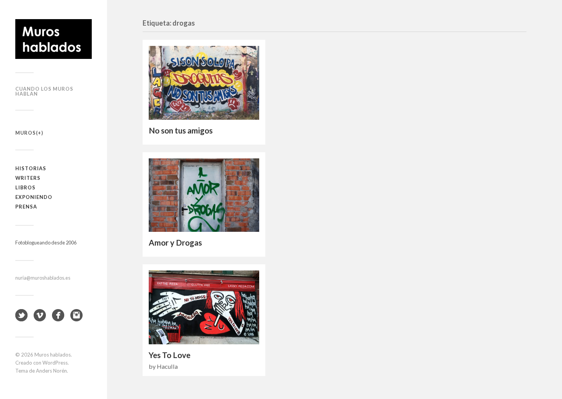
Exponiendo (33, 197)
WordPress (55, 363)
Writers (28, 178)
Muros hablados (52, 355)
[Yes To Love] (204, 307)
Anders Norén (51, 371)
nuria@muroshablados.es (42, 278)
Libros (25, 187)
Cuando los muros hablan (44, 91)
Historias (30, 168)
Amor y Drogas (175, 242)
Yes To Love (169, 355)
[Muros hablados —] (53, 39)
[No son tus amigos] (204, 83)
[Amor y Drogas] (204, 195)
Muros (25, 133)
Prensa (26, 207)
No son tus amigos (181, 130)
